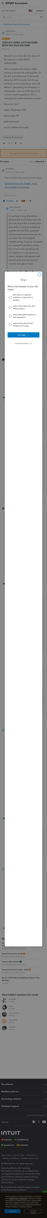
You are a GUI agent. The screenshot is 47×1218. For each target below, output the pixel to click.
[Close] (39, 274)
